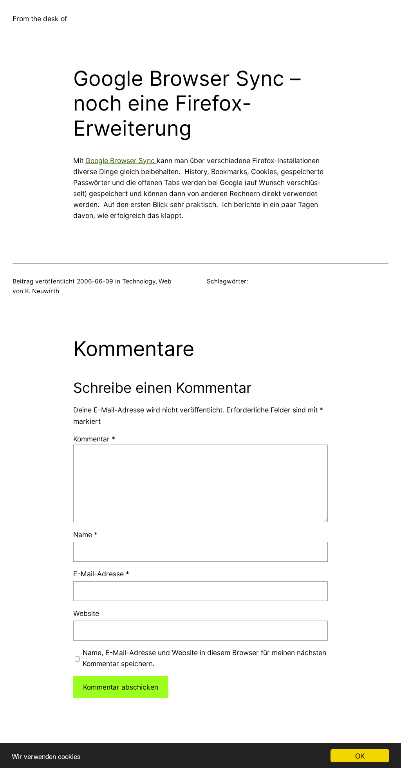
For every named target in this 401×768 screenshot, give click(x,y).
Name (85, 534)
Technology (138, 281)
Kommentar (94, 439)
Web (165, 281)
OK (360, 756)
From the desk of (40, 19)
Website (86, 613)
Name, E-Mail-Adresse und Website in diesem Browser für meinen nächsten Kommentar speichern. (204, 658)
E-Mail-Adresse (101, 574)
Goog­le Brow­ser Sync (121, 160)
